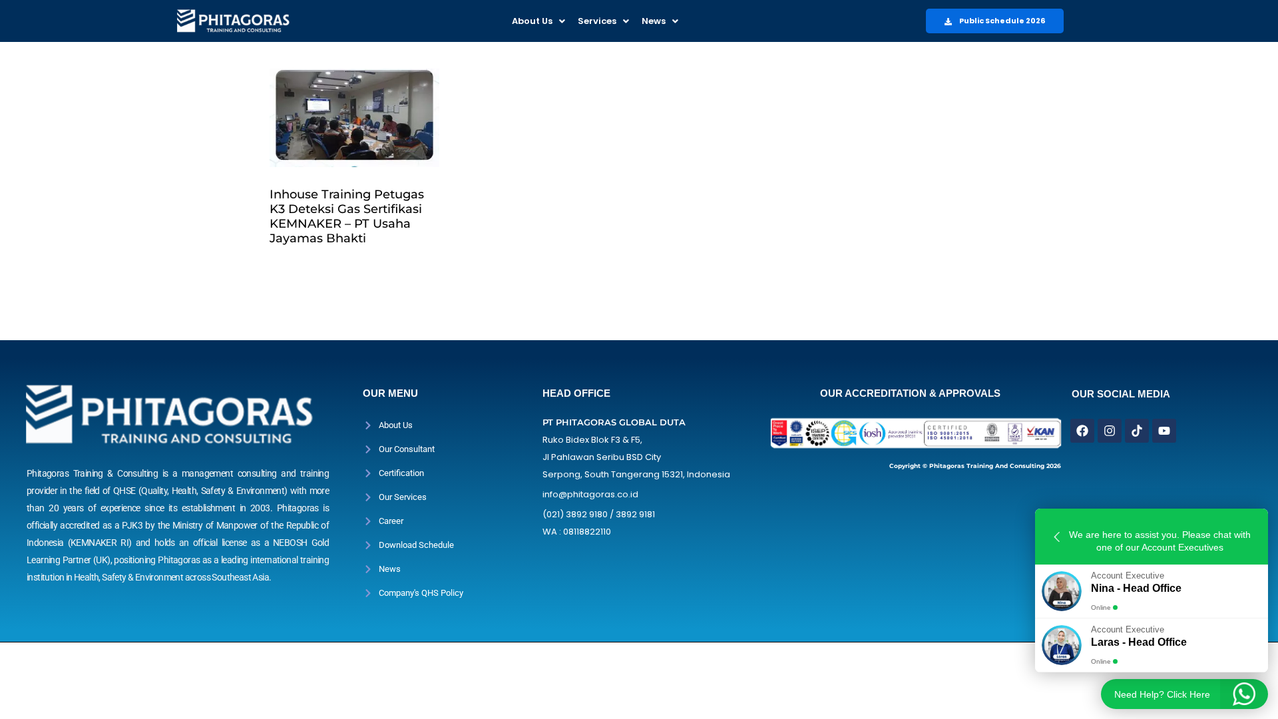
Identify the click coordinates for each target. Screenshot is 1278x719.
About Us (532, 21)
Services (597, 21)
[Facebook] (1082, 431)
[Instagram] (1110, 431)
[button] (538, 21)
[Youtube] (1164, 431)
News (654, 21)
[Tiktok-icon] (1137, 431)
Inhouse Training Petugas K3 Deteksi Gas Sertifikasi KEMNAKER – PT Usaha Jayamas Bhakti (347, 216)
